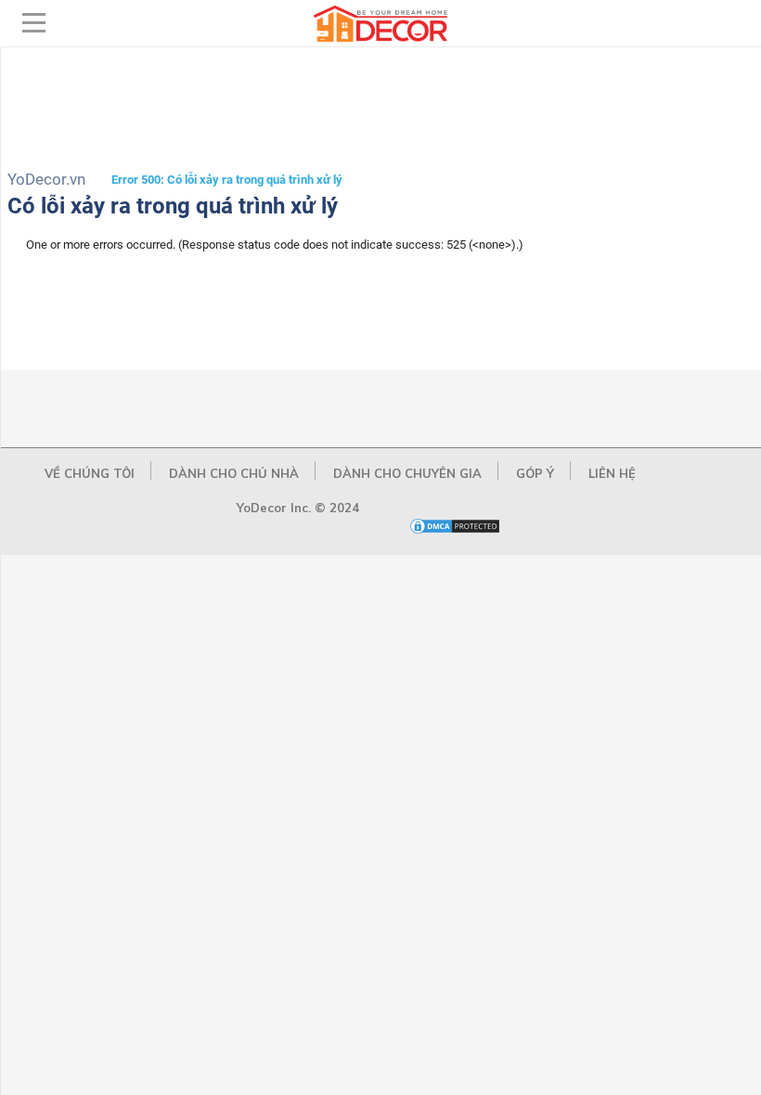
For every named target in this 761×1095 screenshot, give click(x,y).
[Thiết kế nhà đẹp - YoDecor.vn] (380, 38)
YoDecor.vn (46, 179)
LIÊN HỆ (612, 473)
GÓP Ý (535, 473)
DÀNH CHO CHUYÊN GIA (407, 473)
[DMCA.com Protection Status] (454, 531)
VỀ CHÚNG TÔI (90, 473)
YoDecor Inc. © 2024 (298, 507)
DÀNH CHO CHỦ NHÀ (234, 473)
